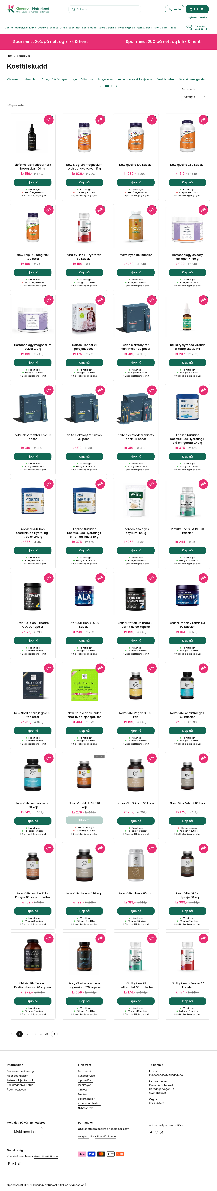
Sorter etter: (189, 89)
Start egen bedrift (89, 1103)
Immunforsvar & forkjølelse (135, 79)
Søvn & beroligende (191, 79)
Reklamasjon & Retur (20, 1085)
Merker (82, 1094)
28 (47, 1034)
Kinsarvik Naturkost (45, 1185)
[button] (197, 9)
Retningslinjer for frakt (21, 1080)
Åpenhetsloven (16, 1089)
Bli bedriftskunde (105, 1136)
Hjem (10, 55)
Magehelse (105, 79)
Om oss (82, 1089)
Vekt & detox (165, 79)
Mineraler (30, 79)
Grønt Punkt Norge (46, 1156)
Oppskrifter (85, 1080)
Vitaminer (13, 79)
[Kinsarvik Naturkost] (28, 9)
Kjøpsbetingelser (17, 1076)
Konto (177, 9)
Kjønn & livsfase (83, 79)
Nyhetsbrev (85, 1108)
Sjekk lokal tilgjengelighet (34, 196)
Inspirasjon (84, 1085)
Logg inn (83, 1136)
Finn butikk (84, 1071)
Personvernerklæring (20, 1071)
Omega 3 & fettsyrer (54, 79)
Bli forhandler (86, 1099)
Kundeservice (86, 1076)
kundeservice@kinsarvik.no (166, 1075)
